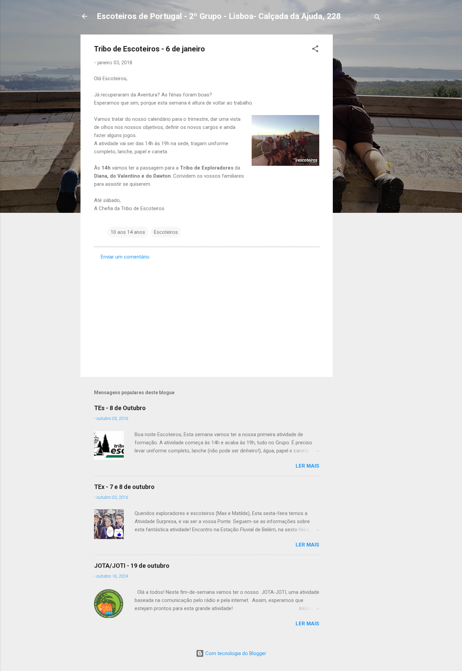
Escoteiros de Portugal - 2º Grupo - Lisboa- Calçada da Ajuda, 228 (219, 16)
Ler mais (307, 466)
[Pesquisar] (377, 18)
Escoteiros (166, 232)
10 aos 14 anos (128, 232)
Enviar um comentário (125, 257)
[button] (315, 50)
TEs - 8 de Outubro (120, 407)
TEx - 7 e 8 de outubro (124, 486)
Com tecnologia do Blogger (235, 653)
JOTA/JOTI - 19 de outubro (131, 565)
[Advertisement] (360, 136)
